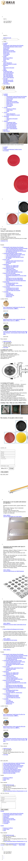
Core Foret (8, 292)
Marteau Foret (9, 296)
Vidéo (4, 69)
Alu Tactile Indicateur (8, 73)
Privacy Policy (22, 844)
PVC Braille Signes (10, 284)
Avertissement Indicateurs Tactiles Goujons (12, 46)
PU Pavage (8, 263)
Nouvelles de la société (8, 80)
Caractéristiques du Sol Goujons (10, 640)
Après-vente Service (7, 62)
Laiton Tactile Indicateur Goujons (13, 255)
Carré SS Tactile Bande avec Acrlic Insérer (12, 516)
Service (4, 61)
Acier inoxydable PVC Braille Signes (14, 285)
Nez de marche (6, 54)
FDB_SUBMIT (4, 472)
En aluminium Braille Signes (12, 283)
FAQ (4, 66)
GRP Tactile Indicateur (8, 76)
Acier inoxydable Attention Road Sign (14, 271)
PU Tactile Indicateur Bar (11, 252)
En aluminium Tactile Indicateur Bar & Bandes (16, 250)
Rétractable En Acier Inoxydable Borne (14, 279)
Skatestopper (6, 49)
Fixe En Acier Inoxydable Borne (13, 274)
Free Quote (5, 347)
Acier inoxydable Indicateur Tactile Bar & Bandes (16, 248)
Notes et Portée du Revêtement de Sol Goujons (13, 629)
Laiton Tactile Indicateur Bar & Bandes (14, 249)
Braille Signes (6, 52)
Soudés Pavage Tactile (11, 262)
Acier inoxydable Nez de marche (13, 290)
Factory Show (6, 59)
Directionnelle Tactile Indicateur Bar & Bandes (13, 45)
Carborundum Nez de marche (12, 289)
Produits (5, 44)
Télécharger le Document (8, 67)
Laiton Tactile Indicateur (8, 72)
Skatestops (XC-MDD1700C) (12, 265)
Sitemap (15, 844)
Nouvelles (5, 78)
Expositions (5, 82)
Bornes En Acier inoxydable (9, 51)
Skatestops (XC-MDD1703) (12, 267)
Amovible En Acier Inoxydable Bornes (14, 278)
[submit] (18, 39)
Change (11, 468)
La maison (5, 43)
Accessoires (5, 55)
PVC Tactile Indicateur (8, 75)
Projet (4, 60)
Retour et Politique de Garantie (10, 64)
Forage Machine (9, 294)
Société (4, 56)
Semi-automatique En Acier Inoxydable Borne (16, 280)
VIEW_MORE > (7, 515)
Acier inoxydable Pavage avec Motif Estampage (13, 571)
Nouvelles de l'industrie (8, 81)
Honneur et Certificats (8, 57)
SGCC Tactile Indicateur (8, 77)
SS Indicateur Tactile (7, 71)
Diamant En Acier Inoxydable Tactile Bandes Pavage (14, 624)
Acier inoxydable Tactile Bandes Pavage (14, 260)
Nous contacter (6, 83)
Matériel (5, 70)
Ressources (5, 65)
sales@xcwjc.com (7, 37)
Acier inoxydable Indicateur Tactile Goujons (15, 254)
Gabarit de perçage (10, 295)
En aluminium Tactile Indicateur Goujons (15, 257)
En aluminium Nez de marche (12, 288)
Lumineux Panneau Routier (12, 270)
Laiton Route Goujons (11, 269)
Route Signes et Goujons (8, 50)
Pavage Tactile (6, 48)
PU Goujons (6, 150)
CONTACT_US (4, 240)
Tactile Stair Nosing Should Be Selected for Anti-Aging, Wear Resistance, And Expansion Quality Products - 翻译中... (15, 333)
